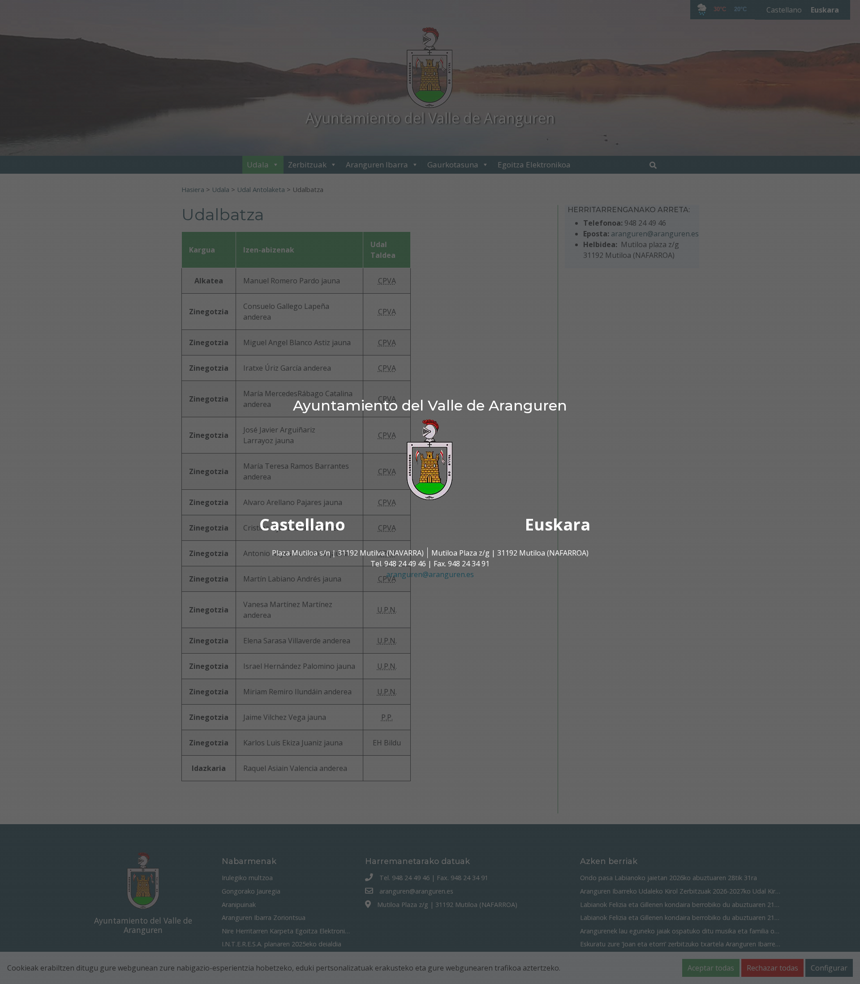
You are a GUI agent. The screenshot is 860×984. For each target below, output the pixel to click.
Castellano (302, 524)
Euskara (557, 524)
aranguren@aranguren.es (430, 574)
